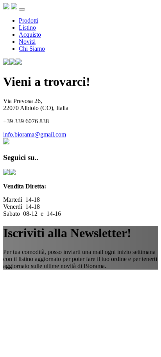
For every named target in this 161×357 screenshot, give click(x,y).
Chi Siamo (32, 48)
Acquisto (30, 34)
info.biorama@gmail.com (34, 134)
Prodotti (28, 20)
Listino (27, 27)
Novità (27, 41)
